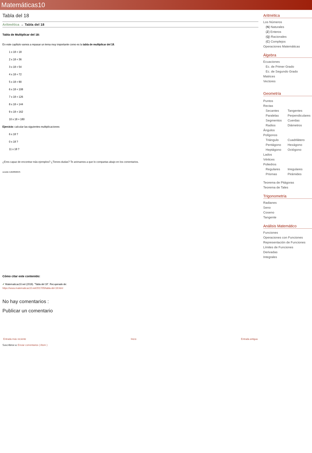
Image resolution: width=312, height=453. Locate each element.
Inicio (133, 339)
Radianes (270, 202)
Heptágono (272, 149)
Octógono (294, 149)
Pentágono (272, 145)
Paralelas (271, 115)
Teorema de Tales (275, 187)
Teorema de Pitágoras (278, 182)
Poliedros (269, 164)
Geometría (272, 93)
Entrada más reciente (14, 339)
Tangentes (295, 110)
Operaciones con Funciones (283, 237)
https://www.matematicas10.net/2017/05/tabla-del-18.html (32, 288)
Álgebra (269, 55)
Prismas (270, 174)
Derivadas (270, 252)
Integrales (270, 257)
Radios (269, 125)
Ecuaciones (271, 61)
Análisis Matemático (280, 226)
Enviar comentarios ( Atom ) (32, 345)
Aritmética (271, 15)
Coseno (268, 212)
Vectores (269, 81)
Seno (267, 207)
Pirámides (295, 174)
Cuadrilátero (296, 140)
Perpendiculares (299, 115)
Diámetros (295, 125)
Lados (267, 154)
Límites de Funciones (278, 247)
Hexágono (295, 145)
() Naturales (273, 27)
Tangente (269, 217)
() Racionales (275, 36)
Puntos (268, 101)
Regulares (271, 169)
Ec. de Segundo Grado (280, 71)
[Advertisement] (99, 221)
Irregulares (295, 169)
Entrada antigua (249, 339)
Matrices (269, 76)
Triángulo (271, 140)
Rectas (268, 105)
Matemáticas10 (23, 4)
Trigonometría (274, 196)
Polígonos (270, 135)
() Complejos (274, 41)
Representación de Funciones (284, 242)
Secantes (271, 110)
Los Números (272, 22)
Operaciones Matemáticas (281, 46)
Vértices (269, 159)
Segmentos (272, 120)
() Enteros (272, 31)
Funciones (270, 232)
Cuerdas (294, 120)
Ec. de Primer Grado (278, 66)
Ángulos (269, 130)
